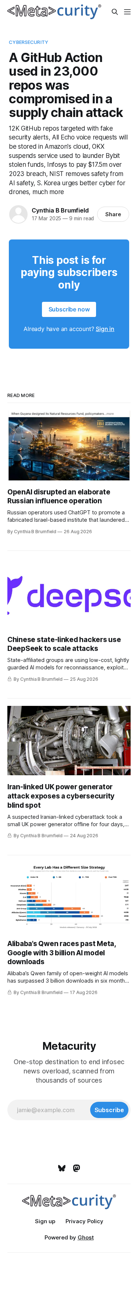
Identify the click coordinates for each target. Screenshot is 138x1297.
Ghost (86, 1237)
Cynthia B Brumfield (60, 210)
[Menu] (127, 12)
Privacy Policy (84, 1221)
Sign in (105, 328)
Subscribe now (69, 309)
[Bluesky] (62, 1168)
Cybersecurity (28, 42)
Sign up (45, 1221)
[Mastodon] (76, 1168)
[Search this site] (115, 12)
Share (113, 214)
